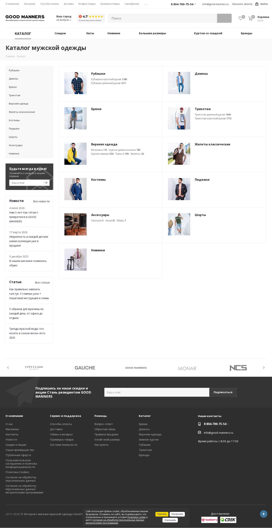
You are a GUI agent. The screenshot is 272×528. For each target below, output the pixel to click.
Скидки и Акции (16, 444)
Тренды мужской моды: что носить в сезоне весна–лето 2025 (27, 333)
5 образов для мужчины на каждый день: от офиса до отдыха (26, 313)
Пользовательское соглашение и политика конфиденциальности (21, 463)
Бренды (144, 455)
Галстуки (97, 220)
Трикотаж (145, 450)
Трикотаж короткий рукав (213, 118)
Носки (109, 220)
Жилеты (137, 153)
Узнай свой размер (107, 439)
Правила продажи (106, 434)
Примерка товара (61, 439)
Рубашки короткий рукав (109, 79)
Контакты (12, 434)
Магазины (12, 429)
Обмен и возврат (61, 434)
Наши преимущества (20, 450)
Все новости (41, 201)
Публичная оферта (18, 455)
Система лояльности (63, 444)
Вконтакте (263, 514)
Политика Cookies (17, 472)
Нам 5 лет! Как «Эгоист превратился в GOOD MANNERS (23, 217)
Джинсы (144, 429)
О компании (14, 416)
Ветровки (99, 149)
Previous (8, 367)
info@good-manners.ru (215, 4)
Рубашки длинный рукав (108, 83)
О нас (9, 424)
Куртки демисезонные (124, 149)
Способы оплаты (61, 424)
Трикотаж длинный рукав (213, 114)
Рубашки (145, 444)
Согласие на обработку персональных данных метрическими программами (24, 489)
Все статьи (42, 282)
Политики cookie (136, 517)
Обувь (121, 220)
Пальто (122, 153)
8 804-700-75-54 (215, 424)
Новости (11, 439)
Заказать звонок (242, 4)
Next (263, 367)
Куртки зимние (102, 153)
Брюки (143, 424)
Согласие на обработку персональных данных (21, 478)
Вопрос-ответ (103, 424)
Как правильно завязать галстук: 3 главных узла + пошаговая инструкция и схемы (29, 293)
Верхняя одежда (150, 434)
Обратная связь (105, 429)
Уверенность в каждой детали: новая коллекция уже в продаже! (28, 241)
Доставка (56, 429)
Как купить (101, 444)
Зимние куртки (149, 439)
